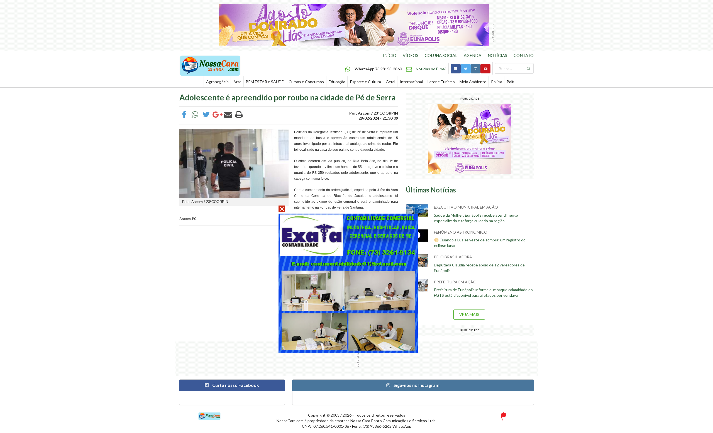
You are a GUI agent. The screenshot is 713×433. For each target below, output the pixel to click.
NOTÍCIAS (497, 55)
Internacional (411, 81)
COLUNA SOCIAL (441, 55)
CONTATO (524, 55)
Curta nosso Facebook (235, 385)
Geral (390, 81)
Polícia (496, 81)
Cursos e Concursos (306, 81)
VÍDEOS (410, 55)
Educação (337, 81)
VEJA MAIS (469, 314)
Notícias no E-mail (431, 68)
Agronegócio (217, 81)
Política (513, 81)
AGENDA (472, 55)
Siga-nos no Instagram (416, 385)
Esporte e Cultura (365, 81)
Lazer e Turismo (441, 81)
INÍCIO (389, 55)
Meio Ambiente (473, 81)
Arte (237, 81)
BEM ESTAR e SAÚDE (265, 81)
